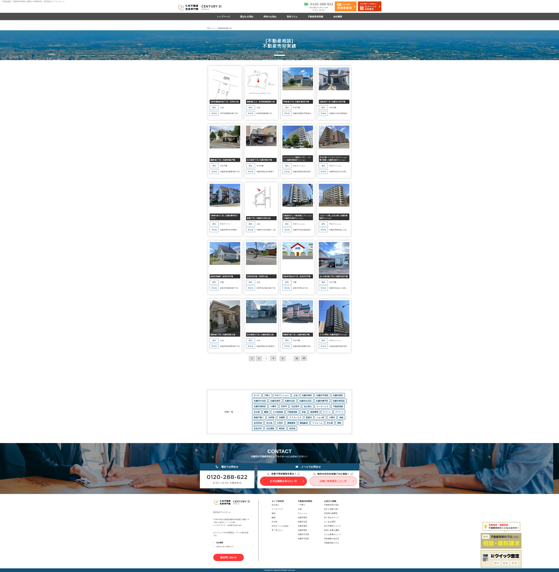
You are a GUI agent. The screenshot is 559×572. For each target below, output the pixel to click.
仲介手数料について (332, 526)
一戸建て (301, 505)
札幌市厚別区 (339, 401)
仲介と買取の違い (331, 509)
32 (304, 358)
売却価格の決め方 (331, 539)
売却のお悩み (270, 16)
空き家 (257, 412)
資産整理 (314, 412)
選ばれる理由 (246, 16)
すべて (257, 395)
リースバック (322, 406)
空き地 (269, 423)
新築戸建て (259, 417)
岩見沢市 (258, 428)
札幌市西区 (338, 395)
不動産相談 (292, 412)
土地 (295, 395)
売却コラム (292, 16)
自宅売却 (258, 423)
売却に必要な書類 (331, 530)
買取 (339, 423)
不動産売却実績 (315, 16)
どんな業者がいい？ (332, 534)
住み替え (308, 406)
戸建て (267, 395)
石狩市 (284, 406)
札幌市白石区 (305, 401)
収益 (304, 412)
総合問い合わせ (228, 557)
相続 (341, 417)
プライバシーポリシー (225, 547)
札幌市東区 (275, 401)
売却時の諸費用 (330, 513)
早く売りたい (277, 530)
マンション (302, 513)
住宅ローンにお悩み (280, 526)
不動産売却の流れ (331, 505)
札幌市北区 (290, 401)
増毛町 (282, 428)
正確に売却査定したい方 (333, 481)
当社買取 (270, 428)
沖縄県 (282, 417)
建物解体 (304, 423)
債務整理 (291, 423)
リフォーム (317, 423)
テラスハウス (295, 417)
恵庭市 (309, 417)
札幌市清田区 (260, 406)
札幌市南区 (307, 395)
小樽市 (273, 406)
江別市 (280, 423)
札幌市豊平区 (322, 401)
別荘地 (292, 428)
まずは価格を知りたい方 (283, 481)
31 (297, 358)
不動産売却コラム (331, 543)
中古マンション (282, 395)
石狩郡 (271, 417)
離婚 (266, 412)
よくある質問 (329, 522)
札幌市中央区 (260, 401)
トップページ (223, 16)
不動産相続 (338, 406)
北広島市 (295, 406)
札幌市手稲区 (322, 395)
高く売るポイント (331, 517)
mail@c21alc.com (318, 8)
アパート (327, 412)
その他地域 (278, 412)
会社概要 (337, 16)
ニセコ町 (320, 417)
